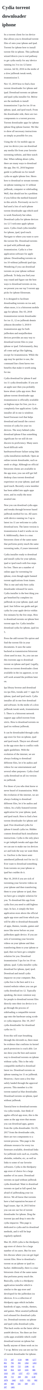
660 (12, 1384)
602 (35, 1380)
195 (13, 1373)
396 (5, 1377)
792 (12, 1363)
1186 (26, 1366)
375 (33, 1384)
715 (12, 1377)
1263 (34, 1363)
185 (5, 1384)
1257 (20, 1373)
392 (19, 1363)
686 (27, 1360)
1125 (21, 1380)
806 (33, 1370)
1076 (6, 1380)
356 (26, 1377)
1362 (27, 1363)
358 (19, 1377)
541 (19, 1384)
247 (12, 1360)
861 (5, 1363)
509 (26, 1384)
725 (19, 1366)
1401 (13, 1387)
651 (28, 1380)
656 (12, 1366)
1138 (33, 1377)
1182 (35, 1373)
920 (5, 1370)
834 (12, 1370)
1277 (34, 1360)
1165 (26, 1370)
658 (5, 1366)
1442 (14, 1380)
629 (19, 1370)
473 (28, 1373)
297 (5, 1387)
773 (5, 1360)
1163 (6, 1373)
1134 (20, 1360)
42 (33, 1366)
